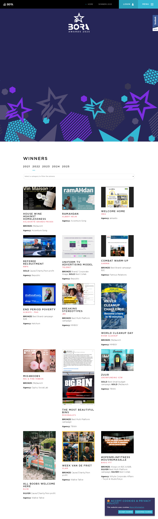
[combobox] (79, 176)
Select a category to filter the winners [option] (40, 176)
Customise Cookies (144, 512)
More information (137, 507)
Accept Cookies (126, 512)
